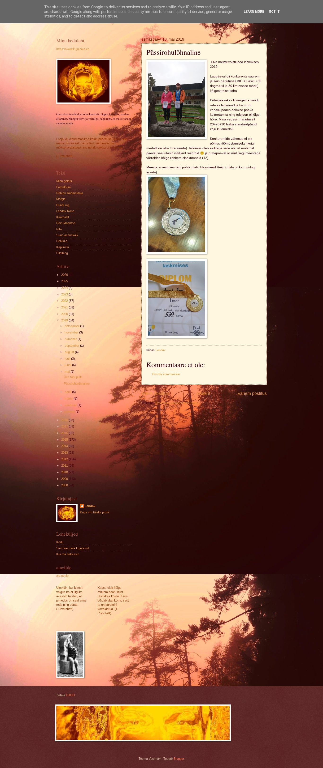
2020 (65, 314)
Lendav (90, 506)
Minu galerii (64, 181)
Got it (274, 11)
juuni (68, 365)
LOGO (70, 695)
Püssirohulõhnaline (77, 383)
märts (69, 398)
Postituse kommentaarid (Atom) (177, 403)
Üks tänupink (73, 377)
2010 (65, 472)
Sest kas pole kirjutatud (72, 548)
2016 (65, 433)
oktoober (71, 339)
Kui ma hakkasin (67, 554)
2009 (65, 479)
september (72, 345)
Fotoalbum (63, 187)
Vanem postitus (252, 393)
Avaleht (203, 393)
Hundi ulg (62, 205)
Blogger (179, 758)
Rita (59, 229)
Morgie (60, 199)
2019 (65, 320)
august (70, 352)
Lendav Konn (65, 211)
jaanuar (70, 411)
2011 (65, 465)
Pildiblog (62, 253)
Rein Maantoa (65, 223)
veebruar (71, 405)
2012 (65, 459)
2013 (65, 452)
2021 (65, 307)
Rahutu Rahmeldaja (69, 193)
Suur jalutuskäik (67, 235)
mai (68, 371)
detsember (72, 326)
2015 (65, 439)
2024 (65, 288)
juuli (68, 358)
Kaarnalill (62, 217)
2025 (65, 281)
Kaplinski (62, 247)
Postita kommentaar (166, 374)
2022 (65, 301)
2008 (65, 485)
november (72, 332)
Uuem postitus (155, 393)
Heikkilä (61, 241)
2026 (65, 275)
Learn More (254, 11)
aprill (68, 392)
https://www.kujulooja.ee (72, 49)
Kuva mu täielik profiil (94, 512)
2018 (65, 420)
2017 (65, 426)
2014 (65, 446)
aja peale (62, 575)
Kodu (59, 542)
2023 (65, 294)
